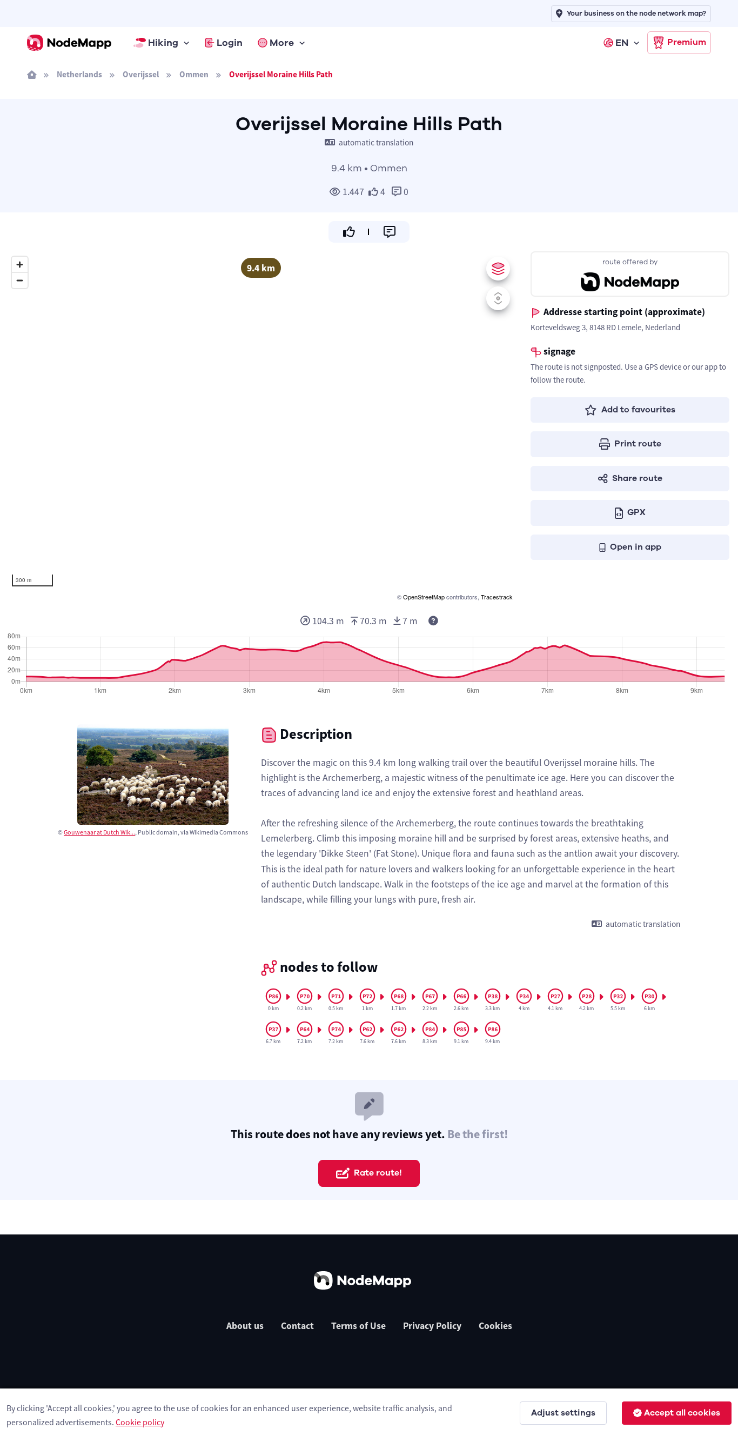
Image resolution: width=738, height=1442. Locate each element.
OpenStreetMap (424, 596)
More (282, 42)
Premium (686, 42)
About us (245, 1326)
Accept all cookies (682, 1413)
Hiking (163, 42)
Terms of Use (358, 1326)
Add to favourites (638, 410)
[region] (260, 427)
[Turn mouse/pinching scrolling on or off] (498, 298)
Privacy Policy (432, 1326)
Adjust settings (563, 1413)
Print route (637, 444)
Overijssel (141, 74)
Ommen (194, 74)
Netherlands (79, 74)
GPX (636, 512)
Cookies (495, 1326)
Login (230, 42)
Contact (297, 1326)
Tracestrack (497, 596)
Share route (637, 478)
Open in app (635, 547)
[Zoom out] (20, 280)
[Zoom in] (20, 264)
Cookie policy (140, 1422)
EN (621, 42)
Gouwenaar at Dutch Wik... (99, 832)
